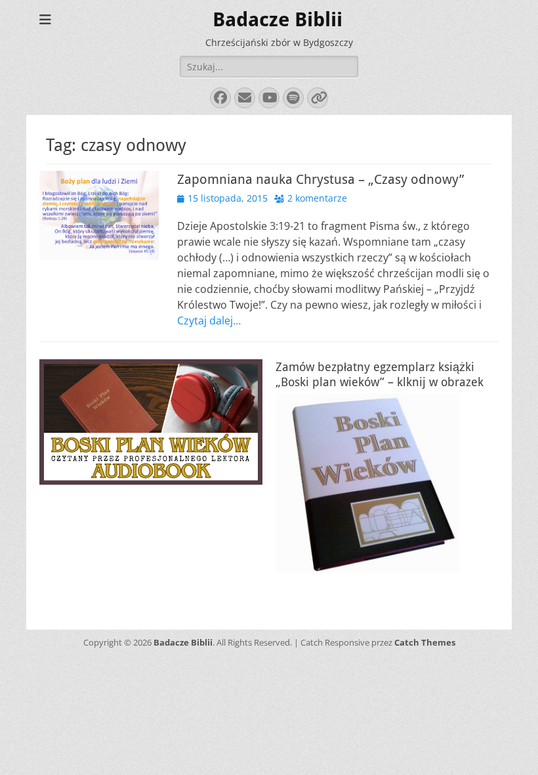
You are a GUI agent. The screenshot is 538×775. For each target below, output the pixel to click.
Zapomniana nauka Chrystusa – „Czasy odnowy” (320, 179)
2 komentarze (317, 198)
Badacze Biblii (277, 19)
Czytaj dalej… (209, 320)
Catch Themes (424, 642)
